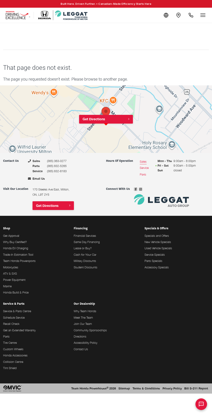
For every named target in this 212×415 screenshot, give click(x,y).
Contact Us (81, 349)
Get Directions (94, 119)
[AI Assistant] (201, 404)
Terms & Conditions (146, 388)
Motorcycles (10, 267)
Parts (6, 336)
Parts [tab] (143, 174)
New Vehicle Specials (158, 242)
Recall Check (11, 323)
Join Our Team (83, 323)
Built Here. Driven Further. (106, 3)
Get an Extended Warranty (19, 330)
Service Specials (155, 254)
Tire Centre (10, 342)
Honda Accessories (15, 355)
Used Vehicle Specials (158, 248)
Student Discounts (85, 267)
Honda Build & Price (16, 292)
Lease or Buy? (83, 248)
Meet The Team (83, 317)
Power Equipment (14, 279)
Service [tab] (144, 167)
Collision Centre (13, 361)
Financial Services (85, 235)
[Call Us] (190, 15)
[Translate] (166, 15)
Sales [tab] (143, 161)
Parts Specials (153, 261)
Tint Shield (10, 368)
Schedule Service (14, 317)
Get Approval (11, 235)
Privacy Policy (172, 388)
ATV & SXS (10, 273)
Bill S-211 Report (196, 388)
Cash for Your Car (85, 254)
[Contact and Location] (178, 15)
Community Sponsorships (90, 330)
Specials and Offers (157, 235)
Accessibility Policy (85, 342)
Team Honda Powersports (19, 261)
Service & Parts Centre (17, 311)
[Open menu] (203, 15)
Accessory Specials (157, 267)
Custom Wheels (13, 349)
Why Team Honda (85, 311)
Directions (80, 336)
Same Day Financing (87, 242)
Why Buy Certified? (15, 242)
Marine (7, 286)
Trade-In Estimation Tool (18, 254)
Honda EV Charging (15, 248)
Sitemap (124, 388)
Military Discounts (85, 261)
